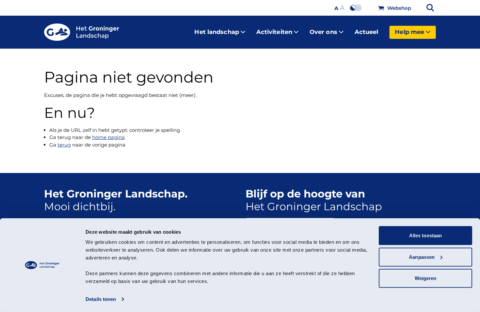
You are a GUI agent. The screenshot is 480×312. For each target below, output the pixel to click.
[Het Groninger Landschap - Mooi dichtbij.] (81, 32)
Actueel (366, 32)
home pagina (108, 137)
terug (64, 145)
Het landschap (216, 32)
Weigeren (426, 278)
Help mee (409, 32)
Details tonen (101, 299)
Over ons (323, 32)
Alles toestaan (425, 235)
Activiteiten (274, 32)
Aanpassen (422, 256)
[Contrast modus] (357, 8)
